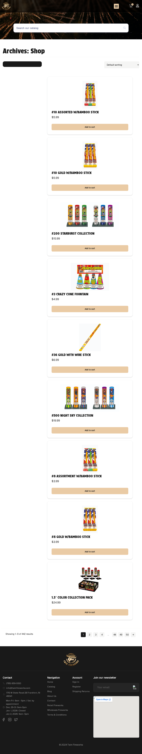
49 (121, 634)
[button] (116, 6)
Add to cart (90, 127)
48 (114, 634)
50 (127, 634)
